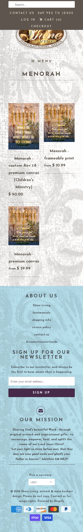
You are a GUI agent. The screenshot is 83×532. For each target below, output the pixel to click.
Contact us (22, 13)
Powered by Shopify (51, 501)
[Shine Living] (41, 36)
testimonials (41, 312)
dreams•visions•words (41, 342)
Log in (28, 20)
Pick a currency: (41, 475)
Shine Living (41, 305)
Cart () (52, 20)
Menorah (41, 74)
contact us (41, 334)
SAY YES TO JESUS (55, 13)
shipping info (41, 320)
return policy (41, 327)
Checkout (41, 26)
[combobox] (41, 4)
